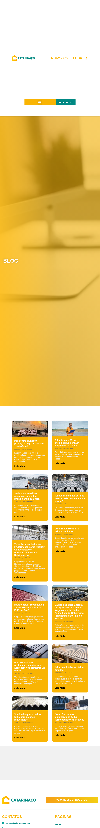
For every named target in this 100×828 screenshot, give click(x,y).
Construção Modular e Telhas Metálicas (67, 530)
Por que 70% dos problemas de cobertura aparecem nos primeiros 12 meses (29, 666)
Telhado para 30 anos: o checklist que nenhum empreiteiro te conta (68, 443)
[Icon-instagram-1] (86, 58)
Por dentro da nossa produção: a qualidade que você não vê (29, 444)
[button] (40, 102)
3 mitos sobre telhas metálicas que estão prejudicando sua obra (26, 496)
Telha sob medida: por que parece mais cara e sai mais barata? (70, 498)
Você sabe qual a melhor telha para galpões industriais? (28, 717)
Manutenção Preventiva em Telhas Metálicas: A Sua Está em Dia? (29, 607)
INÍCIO (58, 825)
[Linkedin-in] (80, 58)
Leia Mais (19, 466)
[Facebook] (74, 58)
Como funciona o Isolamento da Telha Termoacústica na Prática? (69, 717)
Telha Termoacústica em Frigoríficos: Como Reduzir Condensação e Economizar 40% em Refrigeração (29, 549)
